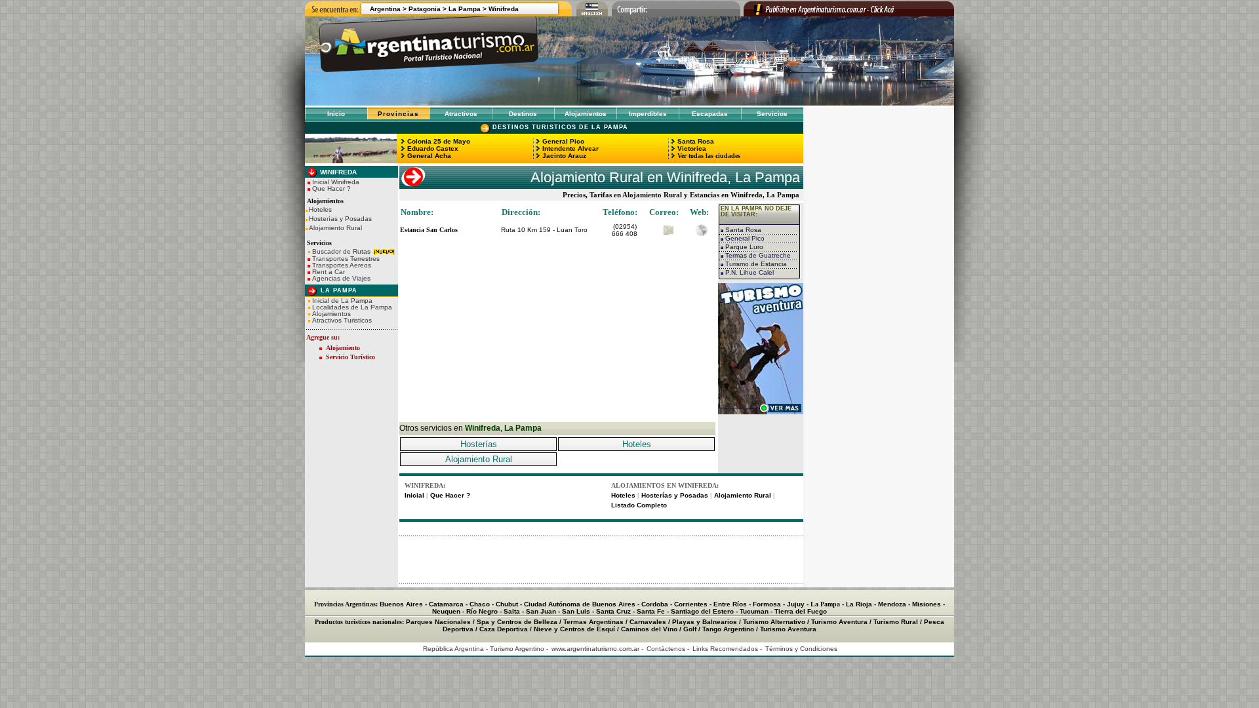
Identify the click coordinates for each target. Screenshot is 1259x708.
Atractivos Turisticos (341, 320)
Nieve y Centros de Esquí (574, 629)
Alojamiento (343, 347)
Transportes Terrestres (345, 258)
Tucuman (754, 611)
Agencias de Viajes (340, 278)
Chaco (480, 604)
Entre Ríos (730, 604)
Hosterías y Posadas (340, 219)
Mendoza (892, 604)
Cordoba (654, 604)
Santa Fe (651, 611)
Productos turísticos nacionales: (359, 621)
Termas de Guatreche (757, 255)
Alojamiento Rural (335, 228)
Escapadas (710, 113)
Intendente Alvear (569, 148)
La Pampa (465, 8)
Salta (512, 611)
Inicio (336, 113)
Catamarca (446, 604)
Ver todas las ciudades (707, 155)
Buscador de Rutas (341, 251)
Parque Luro (743, 246)
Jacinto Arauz (563, 155)
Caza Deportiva (503, 629)
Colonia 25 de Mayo (437, 141)
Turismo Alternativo (774, 621)
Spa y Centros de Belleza (517, 621)
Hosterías (478, 444)
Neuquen (446, 611)
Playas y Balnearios (704, 621)
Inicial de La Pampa (341, 300)
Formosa (767, 604)
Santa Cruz (613, 611)
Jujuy (796, 604)
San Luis (576, 611)
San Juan (541, 611)
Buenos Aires (401, 604)
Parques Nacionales (438, 621)
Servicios (772, 113)
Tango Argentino (728, 629)
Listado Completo (639, 505)
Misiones (926, 604)
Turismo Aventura (839, 621)
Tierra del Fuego (800, 611)
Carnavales (648, 621)
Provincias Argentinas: (346, 604)
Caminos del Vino (649, 629)
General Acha (428, 155)
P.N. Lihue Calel (748, 272)
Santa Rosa (694, 141)
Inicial (414, 495)
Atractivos (461, 113)
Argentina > (388, 8)
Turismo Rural (895, 621)
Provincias (398, 113)
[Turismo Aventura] (760, 410)
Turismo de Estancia (755, 263)
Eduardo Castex (431, 148)
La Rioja (859, 604)
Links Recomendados (725, 648)
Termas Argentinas (593, 621)
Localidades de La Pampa (351, 307)
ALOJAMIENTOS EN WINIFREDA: (665, 485)
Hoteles (320, 209)
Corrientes (691, 604)
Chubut (507, 604)
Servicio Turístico (350, 357)
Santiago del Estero (702, 611)
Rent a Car (327, 271)
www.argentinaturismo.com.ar (595, 648)
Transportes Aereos (340, 265)
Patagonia (425, 8)
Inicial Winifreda (334, 182)
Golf (689, 629)
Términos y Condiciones (801, 648)
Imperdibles (648, 113)
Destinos (523, 113)
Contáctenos (666, 648)
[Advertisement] (557, 330)
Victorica (690, 148)
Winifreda (504, 8)
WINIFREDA (337, 172)
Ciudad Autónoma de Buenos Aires (579, 604)
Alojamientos (586, 113)
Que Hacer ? (330, 188)
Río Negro (482, 611)
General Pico (562, 141)
